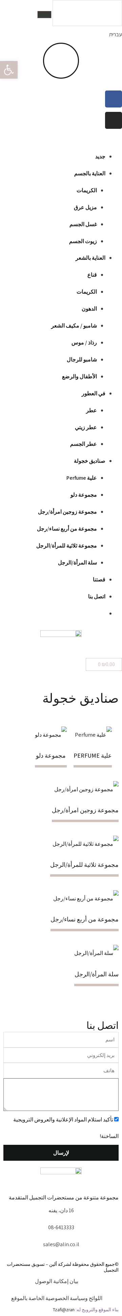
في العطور (93, 393)
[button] (61, 139)
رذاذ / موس (84, 342)
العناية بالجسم (89, 173)
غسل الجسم (83, 224)
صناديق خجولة (89, 460)
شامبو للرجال (82, 359)
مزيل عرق (85, 207)
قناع (92, 274)
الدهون (89, 308)
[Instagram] (113, 120)
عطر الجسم (83, 443)
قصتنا (99, 579)
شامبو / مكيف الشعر (74, 325)
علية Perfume (81, 477)
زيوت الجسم (83, 241)
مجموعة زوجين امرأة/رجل (67, 511)
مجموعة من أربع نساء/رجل (67, 528)
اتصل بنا (96, 596)
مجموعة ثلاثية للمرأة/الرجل (66, 545)
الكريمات (87, 190)
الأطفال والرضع (79, 376)
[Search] (44, 14)
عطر (91, 410)
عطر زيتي (86, 427)
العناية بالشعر (90, 257)
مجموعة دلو (83, 494)
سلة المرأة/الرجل (77, 562)
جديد (100, 156)
